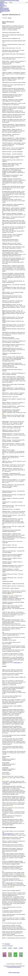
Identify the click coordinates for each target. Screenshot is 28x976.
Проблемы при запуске (5, 11)
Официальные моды (4, 8)
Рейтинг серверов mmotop (14, 972)
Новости (9, 17)
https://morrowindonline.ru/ (8, 833)
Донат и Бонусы (3, 5)
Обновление (7, 943)
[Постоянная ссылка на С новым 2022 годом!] (15, 948)
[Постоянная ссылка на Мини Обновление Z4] (21, 948)
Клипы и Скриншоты (4, 7)
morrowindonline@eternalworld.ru (14, 967)
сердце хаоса (17, 662)
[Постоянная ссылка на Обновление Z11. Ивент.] (4, 948)
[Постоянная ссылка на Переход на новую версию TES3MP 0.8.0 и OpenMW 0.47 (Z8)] (10, 948)
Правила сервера (3, 2)
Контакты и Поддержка (5, 10)
